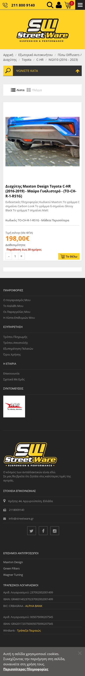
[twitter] (31, 530)
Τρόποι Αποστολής (15, 343)
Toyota (26, 60)
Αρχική (8, 55)
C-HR (40, 60)
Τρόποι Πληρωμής (15, 337)
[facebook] (43, 530)
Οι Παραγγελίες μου (16, 312)
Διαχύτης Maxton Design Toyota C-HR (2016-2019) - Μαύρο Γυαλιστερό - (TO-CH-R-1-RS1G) (40, 191)
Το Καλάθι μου (13, 306)
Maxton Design (13, 562)
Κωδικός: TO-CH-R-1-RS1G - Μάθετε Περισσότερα (37, 220)
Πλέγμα (37, 90)
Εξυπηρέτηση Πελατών (18, 349)
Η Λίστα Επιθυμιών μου (19, 318)
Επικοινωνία (11, 373)
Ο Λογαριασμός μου (17, 300)
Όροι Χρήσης (12, 354)
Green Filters (11, 568)
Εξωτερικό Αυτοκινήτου (35, 55)
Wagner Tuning (13, 575)
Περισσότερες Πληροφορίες (25, 669)
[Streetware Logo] (43, 29)
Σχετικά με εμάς (14, 379)
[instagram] (54, 530)
